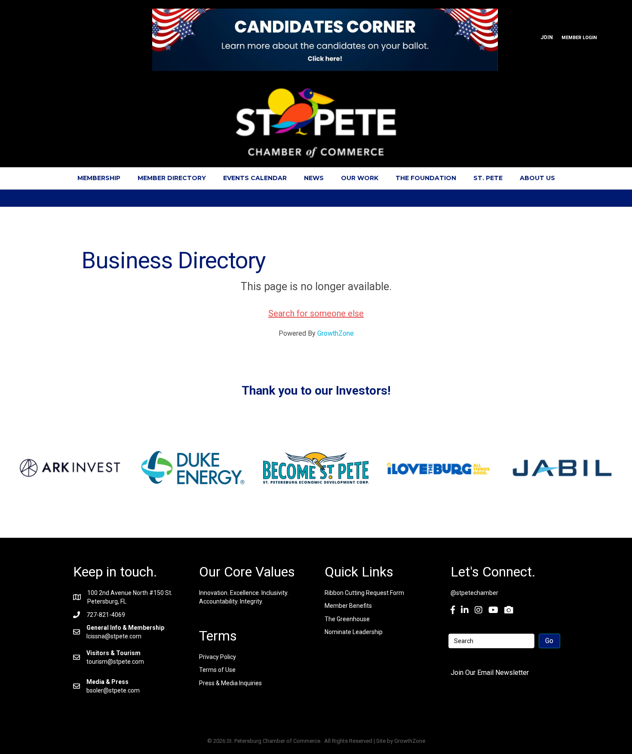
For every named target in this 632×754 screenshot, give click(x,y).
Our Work (359, 178)
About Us (537, 178)
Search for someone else (316, 313)
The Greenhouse (347, 619)
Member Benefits (348, 605)
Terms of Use (217, 669)
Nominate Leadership (354, 631)
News (314, 178)
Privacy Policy (217, 656)
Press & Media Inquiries (230, 683)
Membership (98, 178)
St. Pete (488, 178)
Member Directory (172, 178)
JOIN (546, 37)
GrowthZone (335, 333)
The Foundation (426, 178)
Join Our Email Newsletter (490, 672)
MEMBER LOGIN (579, 37)
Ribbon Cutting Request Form (364, 592)
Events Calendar (255, 178)
